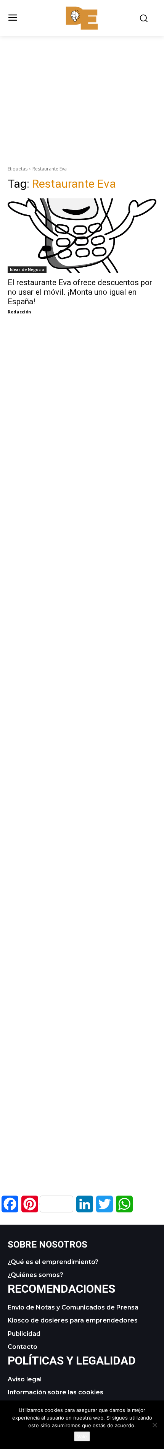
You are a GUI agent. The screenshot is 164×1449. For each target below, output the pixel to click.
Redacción (19, 312)
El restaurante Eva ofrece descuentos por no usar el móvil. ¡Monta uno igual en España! (80, 292)
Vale (82, 1436)
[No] (154, 1425)
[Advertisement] (82, 89)
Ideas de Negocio (27, 269)
